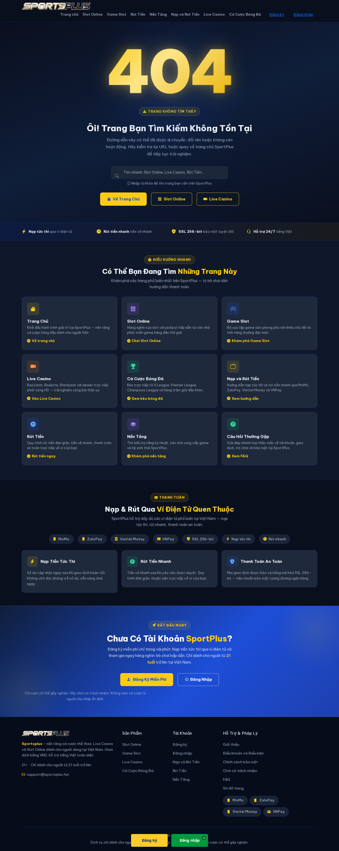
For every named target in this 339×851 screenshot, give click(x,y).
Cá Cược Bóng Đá (245, 14)
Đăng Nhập (201, 679)
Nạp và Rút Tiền (185, 14)
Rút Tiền (138, 14)
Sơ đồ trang (233, 788)
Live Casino (214, 14)
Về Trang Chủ (126, 199)
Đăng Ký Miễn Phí (149, 679)
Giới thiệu (231, 744)
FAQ (226, 779)
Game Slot (116, 14)
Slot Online (93, 14)
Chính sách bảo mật (240, 762)
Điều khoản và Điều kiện (243, 753)
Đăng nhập (303, 14)
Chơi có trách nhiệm (240, 771)
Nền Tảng (158, 14)
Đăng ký (276, 14)
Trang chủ (69, 14)
